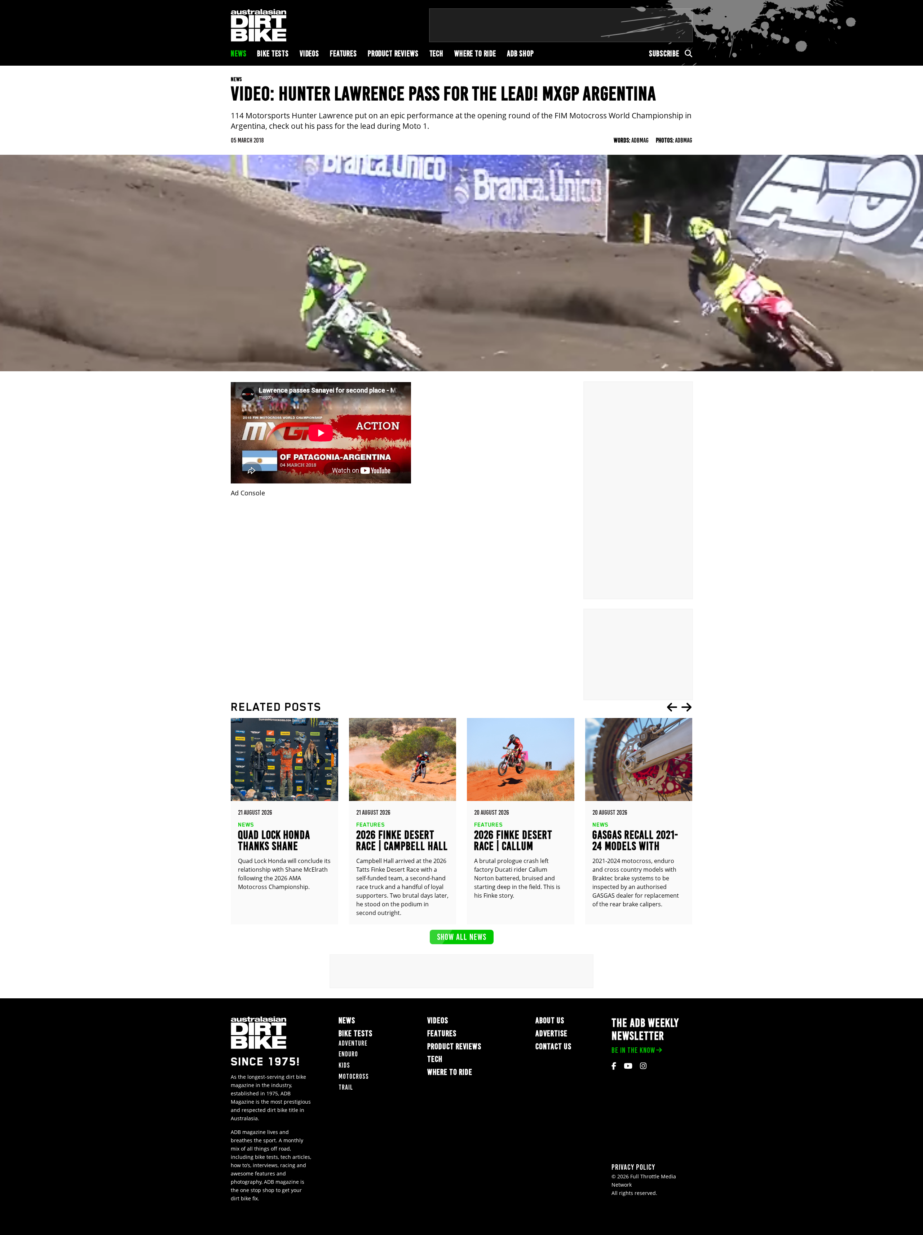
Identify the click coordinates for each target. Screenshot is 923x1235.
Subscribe (664, 53)
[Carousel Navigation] (679, 707)
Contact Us (553, 1046)
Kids (344, 1065)
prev (672, 707)
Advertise (551, 1033)
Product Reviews (393, 53)
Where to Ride (475, 53)
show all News (461, 937)
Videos (309, 53)
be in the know (633, 1050)
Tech (436, 53)
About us (549, 1020)
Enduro (348, 1054)
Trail (346, 1087)
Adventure (353, 1043)
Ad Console (248, 493)
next (686, 707)
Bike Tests (273, 53)
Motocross (354, 1076)
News (238, 53)
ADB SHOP (520, 53)
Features (343, 53)
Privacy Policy (633, 1167)
